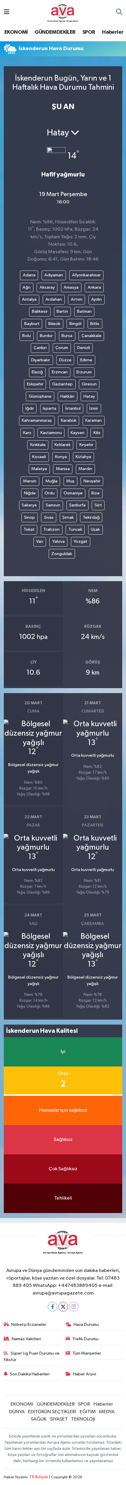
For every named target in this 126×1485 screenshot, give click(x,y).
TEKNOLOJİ (83, 1419)
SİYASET (59, 1419)
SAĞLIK (39, 1419)
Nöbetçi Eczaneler (28, 1324)
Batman (84, 311)
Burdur (46, 336)
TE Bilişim (38, 1477)
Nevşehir (92, 481)
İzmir (93, 408)
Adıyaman (53, 275)
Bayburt (32, 324)
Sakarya (29, 505)
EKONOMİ (16, 32)
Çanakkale (91, 336)
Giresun (89, 384)
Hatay (89, 396)
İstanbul (73, 408)
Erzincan (60, 372)
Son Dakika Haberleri (30, 1374)
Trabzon (51, 529)
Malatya (39, 469)
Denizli (83, 348)
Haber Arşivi (84, 1374)
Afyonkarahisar (86, 275)
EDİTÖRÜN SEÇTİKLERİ (52, 1411)
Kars (27, 433)
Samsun (53, 505)
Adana (29, 275)
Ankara (94, 287)
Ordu (50, 493)
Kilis (97, 433)
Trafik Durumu (85, 1339)
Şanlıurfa (77, 505)
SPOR (88, 32)
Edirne (86, 360)
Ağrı (26, 287)
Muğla (51, 481)
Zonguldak (61, 554)
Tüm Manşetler (86, 1353)
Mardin (85, 469)
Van (39, 541)
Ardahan (53, 299)
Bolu (26, 336)
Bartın (62, 311)
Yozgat (80, 541)
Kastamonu (51, 433)
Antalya (29, 299)
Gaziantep (62, 384)
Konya (61, 457)
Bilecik (54, 324)
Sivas (49, 517)
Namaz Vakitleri (26, 1339)
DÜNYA (17, 1411)
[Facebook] (52, 1307)
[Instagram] (74, 1307)
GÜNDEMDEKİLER (55, 32)
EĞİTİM (88, 1411)
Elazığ (37, 372)
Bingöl (75, 324)
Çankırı (40, 348)
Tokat (29, 529)
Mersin (29, 481)
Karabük (68, 420)
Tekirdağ (91, 517)
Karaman (93, 420)
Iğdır (29, 408)
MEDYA (107, 1411)
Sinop (29, 517)
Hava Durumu (86, 1324)
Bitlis (94, 324)
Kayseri (77, 433)
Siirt (98, 505)
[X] (63, 1307)
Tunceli (75, 529)
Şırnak (68, 517)
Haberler (112, 32)
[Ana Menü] (6, 12)
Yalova (58, 541)
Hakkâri (67, 396)
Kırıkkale (38, 445)
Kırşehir (86, 445)
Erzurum (84, 372)
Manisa (63, 469)
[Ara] (119, 12)
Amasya (71, 287)
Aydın (96, 299)
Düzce (65, 360)
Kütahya (83, 457)
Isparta (49, 408)
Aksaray (47, 287)
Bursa (67, 336)
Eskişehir (35, 384)
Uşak (95, 529)
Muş (70, 481)
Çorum (61, 348)
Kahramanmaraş (37, 420)
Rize (95, 493)
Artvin (76, 299)
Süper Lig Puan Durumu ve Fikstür (32, 1356)
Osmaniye (73, 493)
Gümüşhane (40, 396)
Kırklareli (62, 445)
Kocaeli (39, 457)
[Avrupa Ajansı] (63, 12)
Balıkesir (40, 311)
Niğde (30, 493)
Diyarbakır (40, 360)
